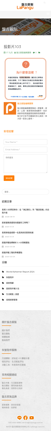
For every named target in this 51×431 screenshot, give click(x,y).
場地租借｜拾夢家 (9, 407)
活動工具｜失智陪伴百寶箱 (14, 365)
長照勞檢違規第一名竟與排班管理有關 (17, 232)
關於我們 (6, 330)
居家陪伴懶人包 (12, 288)
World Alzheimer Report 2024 (20, 272)
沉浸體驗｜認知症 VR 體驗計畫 (15, 358)
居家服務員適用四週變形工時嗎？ (16, 222)
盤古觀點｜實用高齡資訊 (12, 385)
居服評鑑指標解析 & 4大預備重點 (15, 242)
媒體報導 (6, 337)
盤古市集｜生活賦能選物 (12, 383)
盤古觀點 (6, 334)
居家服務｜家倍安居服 (11, 405)
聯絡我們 (6, 340)
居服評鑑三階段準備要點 (12, 252)
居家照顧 (10, 283)
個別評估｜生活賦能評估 (13, 361)
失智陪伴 (10, 277)
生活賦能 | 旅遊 (12, 294)
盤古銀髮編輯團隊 (25, 103)
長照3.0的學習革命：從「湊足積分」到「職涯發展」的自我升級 (25, 211)
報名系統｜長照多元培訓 (12, 388)
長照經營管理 (11, 300)
